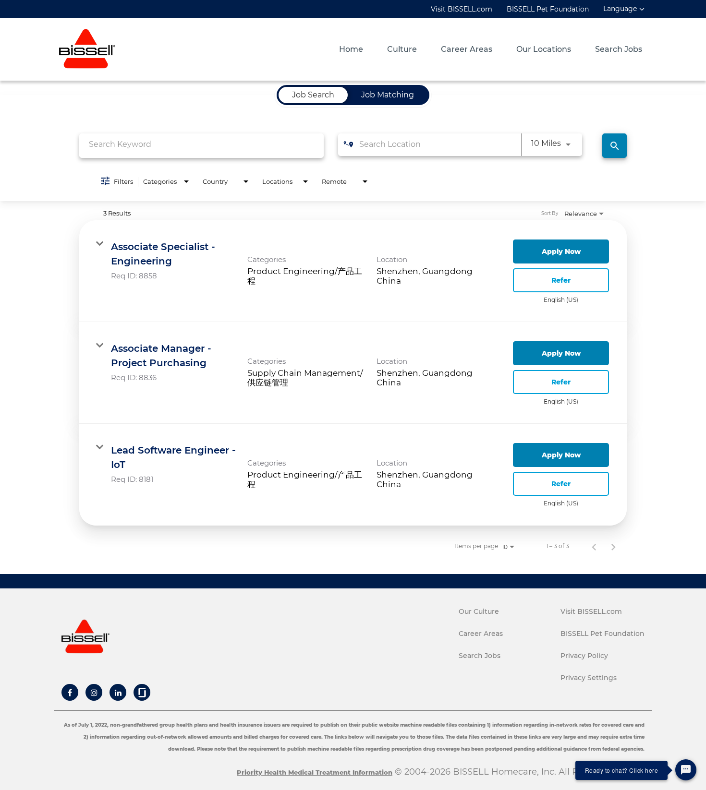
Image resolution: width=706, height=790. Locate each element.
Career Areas (466, 49)
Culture (402, 49)
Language (620, 9)
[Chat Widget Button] (685, 769)
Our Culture (479, 611)
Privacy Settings (588, 677)
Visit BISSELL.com (461, 9)
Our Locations (543, 49)
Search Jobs (618, 49)
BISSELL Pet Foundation (548, 9)
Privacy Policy (584, 655)
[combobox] (201, 144)
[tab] (313, 95)
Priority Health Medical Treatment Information (314, 772)
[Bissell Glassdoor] (142, 692)
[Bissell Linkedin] (118, 692)
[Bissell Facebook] (70, 692)
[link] (353, 271)
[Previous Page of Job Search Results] (594, 546)
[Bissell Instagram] (94, 692)
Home (351, 49)
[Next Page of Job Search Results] (613, 546)
